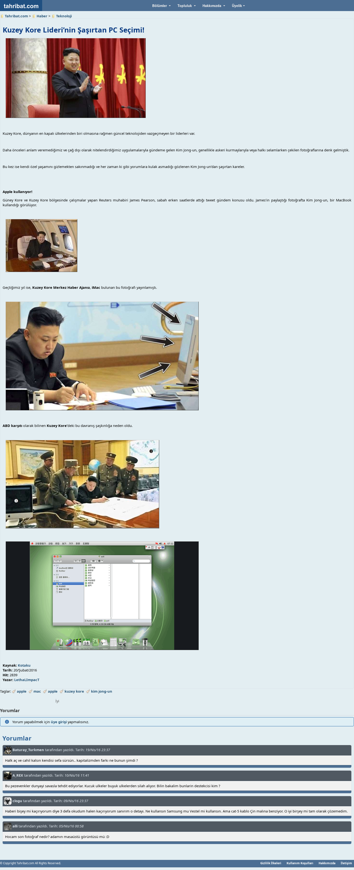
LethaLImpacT (26, 679)
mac (37, 691)
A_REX (18, 775)
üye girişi (59, 721)
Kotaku (24, 665)
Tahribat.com (16, 15)
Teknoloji (64, 15)
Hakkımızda (327, 863)
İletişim (346, 863)
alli (15, 826)
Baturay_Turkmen (28, 749)
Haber (42, 15)
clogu (17, 800)
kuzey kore (74, 691)
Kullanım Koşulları (300, 863)
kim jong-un (101, 691)
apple (21, 691)
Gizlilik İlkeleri (270, 863)
